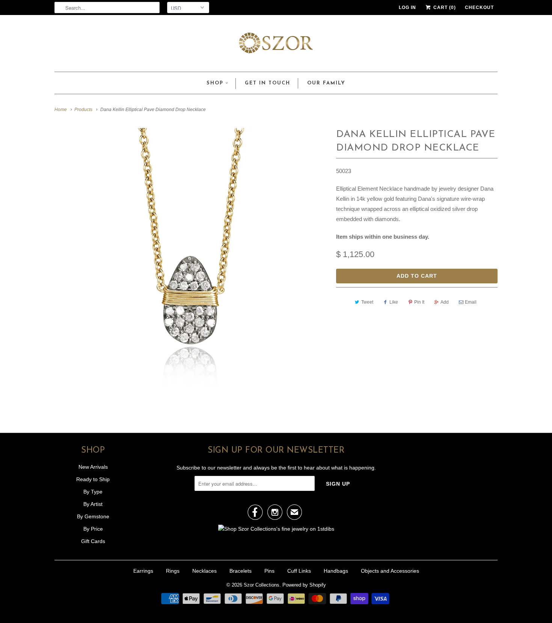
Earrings (143, 571)
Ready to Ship (93, 479)
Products (83, 109)
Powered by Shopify (304, 585)
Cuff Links (299, 571)
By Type (93, 492)
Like (393, 302)
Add (444, 302)
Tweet (367, 302)
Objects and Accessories (390, 571)
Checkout (479, 7)
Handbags (336, 571)
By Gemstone (93, 516)
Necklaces (204, 571)
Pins (269, 571)
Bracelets (240, 571)
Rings (172, 571)
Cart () (444, 7)
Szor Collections (261, 585)
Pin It (419, 302)
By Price (93, 529)
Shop (215, 83)
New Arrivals (93, 467)
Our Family (326, 83)
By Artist (93, 504)
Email (471, 302)
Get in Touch (267, 83)
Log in (407, 7)
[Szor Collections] (276, 45)
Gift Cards (93, 541)
